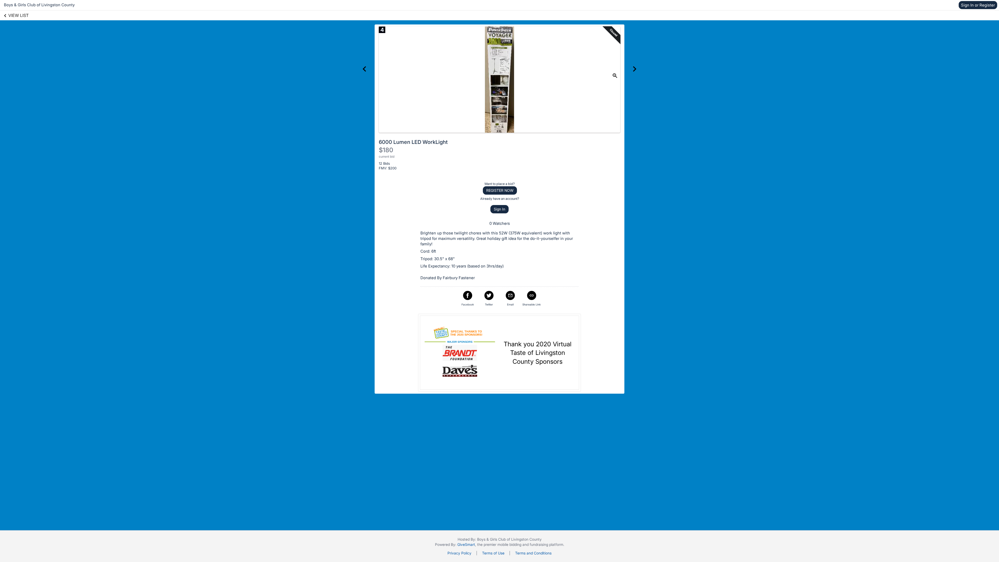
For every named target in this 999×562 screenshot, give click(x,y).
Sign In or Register (978, 5)
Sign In (499, 209)
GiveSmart (466, 544)
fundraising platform (546, 544)
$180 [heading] (386, 150)
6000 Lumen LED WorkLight (413, 142)
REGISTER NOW (500, 190)
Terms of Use (493, 553)
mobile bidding (509, 544)
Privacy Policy (459, 553)
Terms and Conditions (533, 553)
